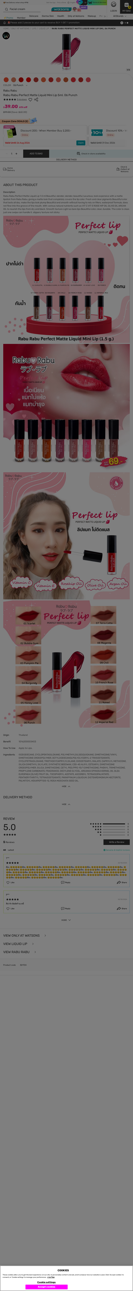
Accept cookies (46, 1286)
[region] (66, 1278)
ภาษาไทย (50, 1277)
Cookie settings (46, 1282)
